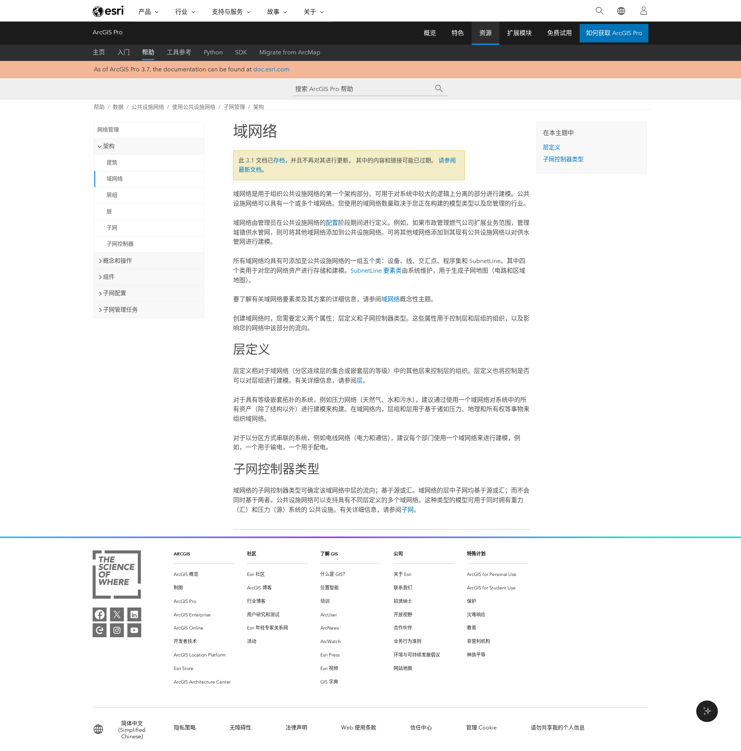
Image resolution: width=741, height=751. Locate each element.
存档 (279, 160)
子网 (112, 227)
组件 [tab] (109, 276)
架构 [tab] (109, 146)
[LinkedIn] (134, 614)
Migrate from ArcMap (289, 52)
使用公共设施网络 (193, 107)
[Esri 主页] (109, 11)
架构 (258, 107)
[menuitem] (204, 574)
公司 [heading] (398, 554)
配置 (332, 222)
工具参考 (179, 52)
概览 (430, 33)
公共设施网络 (148, 107)
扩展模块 (519, 33)
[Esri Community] (100, 630)
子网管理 (234, 107)
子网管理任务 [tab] (120, 309)
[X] (117, 614)
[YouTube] (134, 630)
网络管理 (108, 130)
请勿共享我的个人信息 (558, 727)
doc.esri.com (271, 69)
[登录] (643, 11)
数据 (118, 107)
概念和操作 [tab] (117, 260)
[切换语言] (620, 11)
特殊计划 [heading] (476, 554)
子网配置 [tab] (114, 293)
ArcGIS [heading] (182, 554)
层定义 (551, 147)
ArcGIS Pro (108, 32)
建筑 (112, 162)
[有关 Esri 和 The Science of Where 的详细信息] (117, 576)
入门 (123, 52)
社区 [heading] (251, 554)
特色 (458, 33)
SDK (241, 52)
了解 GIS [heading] (329, 554)
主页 (99, 52)
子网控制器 (120, 244)
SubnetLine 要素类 (376, 270)
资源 (485, 33)
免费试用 (559, 33)
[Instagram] (117, 630)
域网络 (115, 179)
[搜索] (599, 11)
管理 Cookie (481, 727)
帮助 (148, 52)
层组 (112, 195)
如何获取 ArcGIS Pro (614, 33)
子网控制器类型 (563, 159)
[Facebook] (100, 614)
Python (213, 52)
